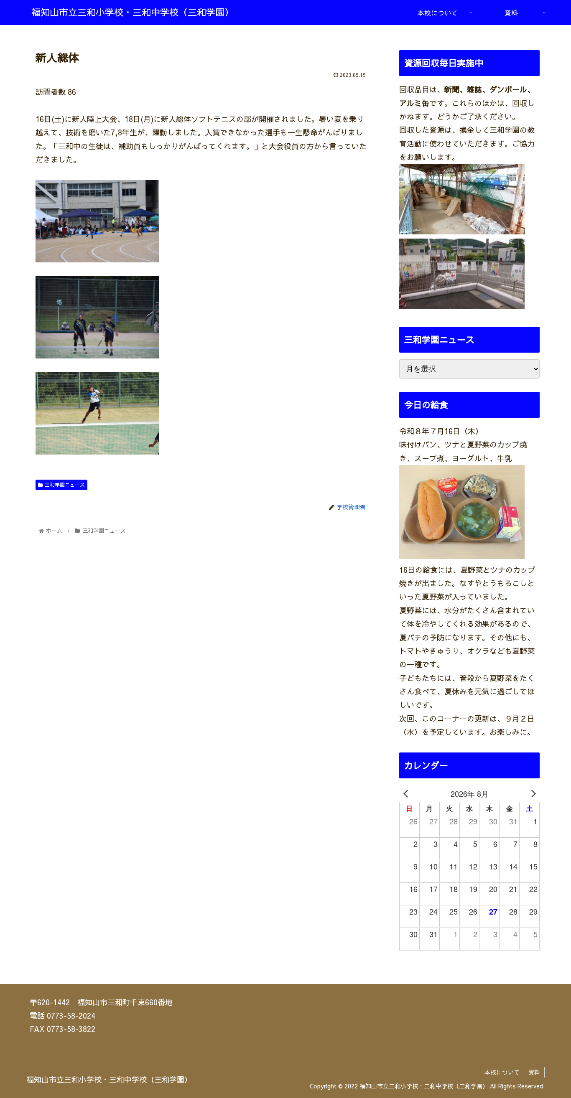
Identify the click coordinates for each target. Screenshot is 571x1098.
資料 (534, 1072)
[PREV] (407, 793)
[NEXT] (532, 793)
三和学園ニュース (65, 484)
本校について (502, 1072)
